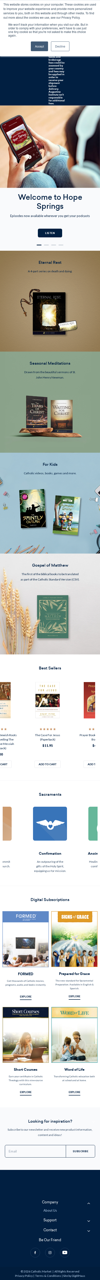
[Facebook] (35, 1252)
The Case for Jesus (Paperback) (47, 737)
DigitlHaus (78, 1276)
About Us (50, 1210)
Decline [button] (60, 46)
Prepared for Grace (74, 973)
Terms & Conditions (48, 1276)
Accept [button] (39, 46)
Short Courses (25, 1069)
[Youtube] (65, 1252)
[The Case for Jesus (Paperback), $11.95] (47, 700)
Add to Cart (48, 764)
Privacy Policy (24, 1276)
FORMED (25, 974)
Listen (50, 233)
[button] (50, 301)
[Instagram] (50, 1252)
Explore (26, 996)
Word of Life (74, 1069)
